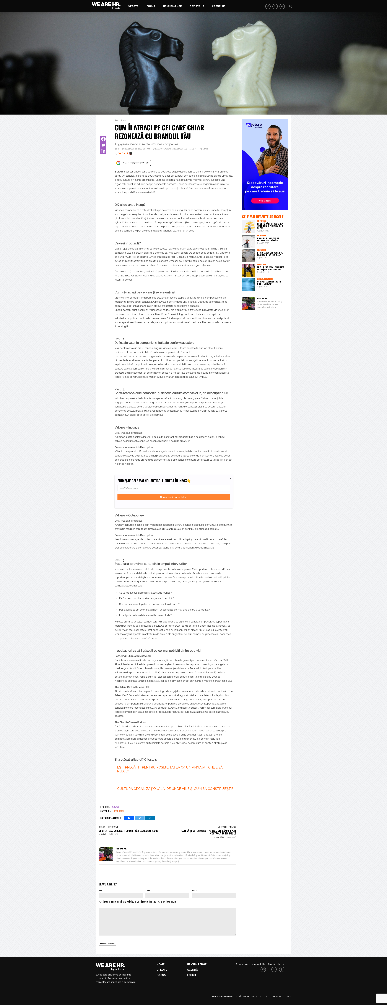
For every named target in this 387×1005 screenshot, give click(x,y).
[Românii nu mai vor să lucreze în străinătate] (248, 241)
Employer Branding (265, 279)
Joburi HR (219, 6)
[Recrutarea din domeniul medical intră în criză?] (248, 255)
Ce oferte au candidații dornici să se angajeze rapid (128, 831)
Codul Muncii (262, 264)
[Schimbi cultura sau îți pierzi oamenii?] (248, 284)
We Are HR (123, 153)
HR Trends (261, 221)
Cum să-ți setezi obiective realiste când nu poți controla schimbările (208, 832)
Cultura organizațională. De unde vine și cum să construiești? (175, 789)
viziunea (115, 806)
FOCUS (161, 975)
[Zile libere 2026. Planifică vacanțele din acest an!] (248, 270)
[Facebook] (103, 139)
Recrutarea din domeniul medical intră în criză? (270, 253)
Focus (150, 6)
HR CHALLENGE (197, 964)
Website (196, 891)
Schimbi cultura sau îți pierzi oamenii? (269, 282)
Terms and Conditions (222, 996)
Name (101, 891)
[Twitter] (103, 145)
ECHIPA (191, 975)
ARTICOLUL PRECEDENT (108, 827)
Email (148, 891)
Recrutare (120, 120)
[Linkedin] (103, 151)
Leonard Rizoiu (221, 837)
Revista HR (197, 6)
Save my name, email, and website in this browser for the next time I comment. (139, 901)
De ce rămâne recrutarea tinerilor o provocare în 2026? (270, 226)
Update (133, 6)
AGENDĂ (192, 969)
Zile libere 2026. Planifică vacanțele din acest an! (270, 268)
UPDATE (162, 969)
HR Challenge (172, 6)
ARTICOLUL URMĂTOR (227, 827)
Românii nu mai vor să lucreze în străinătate (269, 239)
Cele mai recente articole (262, 216)
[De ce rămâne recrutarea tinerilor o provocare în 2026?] (248, 226)
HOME (160, 964)
